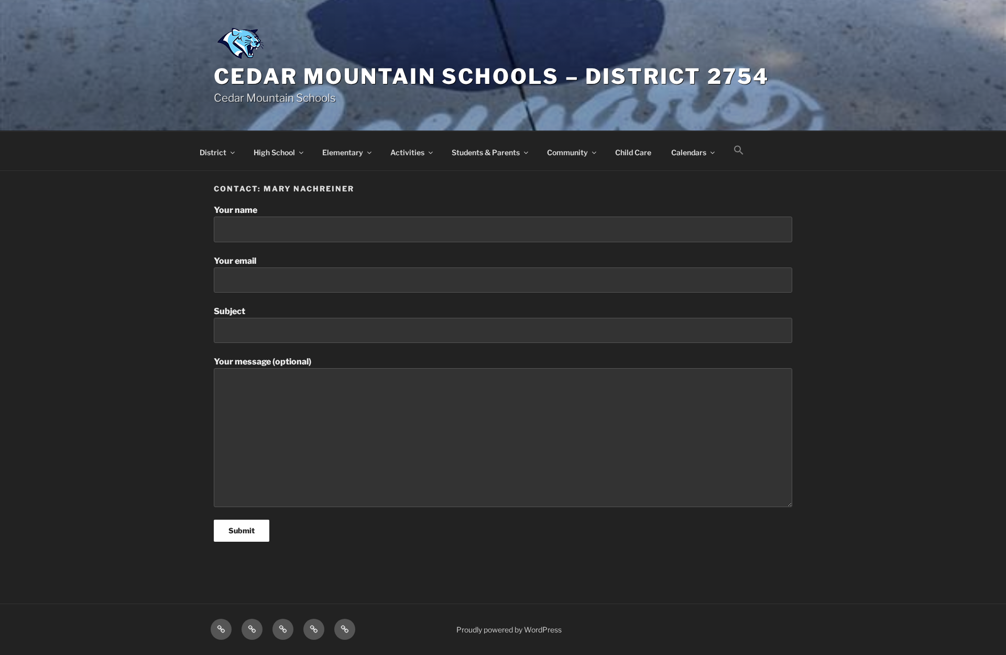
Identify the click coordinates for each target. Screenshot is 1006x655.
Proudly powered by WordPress (509, 629)
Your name (235, 210)
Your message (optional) (262, 362)
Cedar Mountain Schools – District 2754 (492, 76)
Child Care (633, 152)
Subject (229, 311)
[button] (738, 150)
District (213, 152)
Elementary (342, 152)
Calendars (688, 152)
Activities (407, 152)
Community (567, 152)
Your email (235, 261)
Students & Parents (486, 152)
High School (274, 152)
